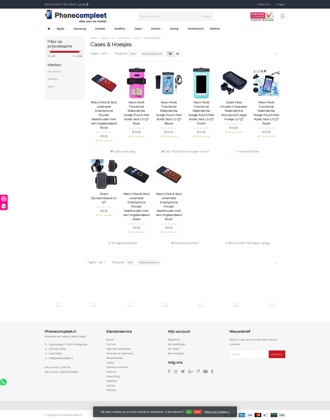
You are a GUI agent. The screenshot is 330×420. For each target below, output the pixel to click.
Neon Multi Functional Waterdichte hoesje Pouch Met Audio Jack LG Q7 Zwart (266, 113)
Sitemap (110, 385)
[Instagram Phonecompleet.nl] (177, 372)
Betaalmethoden (114, 358)
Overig (174, 28)
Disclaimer (111, 381)
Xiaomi (155, 28)
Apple (60, 28)
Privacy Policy (113, 376)
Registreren (264, 4)
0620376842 (55, 353)
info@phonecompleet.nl (61, 358)
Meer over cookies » (217, 411)
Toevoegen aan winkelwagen (104, 137)
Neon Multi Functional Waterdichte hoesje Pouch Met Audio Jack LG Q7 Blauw (169, 113)
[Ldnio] (129, 304)
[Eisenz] (93, 304)
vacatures (111, 371)
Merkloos (53, 79)
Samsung (80, 28)
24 (132, 53)
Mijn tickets (173, 348)
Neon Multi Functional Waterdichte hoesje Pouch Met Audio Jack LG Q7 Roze (136, 113)
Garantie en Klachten (117, 367)
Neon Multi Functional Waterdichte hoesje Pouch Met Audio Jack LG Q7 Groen (201, 113)
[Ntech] (200, 304)
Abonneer (277, 354)
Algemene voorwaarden (118, 348)
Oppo (138, 28)
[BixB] (58, 304)
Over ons (111, 344)
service (110, 339)
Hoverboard (195, 28)
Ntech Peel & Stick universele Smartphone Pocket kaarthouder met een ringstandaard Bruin (169, 206)
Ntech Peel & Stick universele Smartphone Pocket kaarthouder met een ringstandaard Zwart (136, 206)
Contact (110, 362)
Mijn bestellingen (176, 344)
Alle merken (54, 71)
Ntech (51, 86)
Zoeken (205, 16)
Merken (215, 28)
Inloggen (280, 4)
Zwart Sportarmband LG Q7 (103, 198)
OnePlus (119, 28)
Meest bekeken (151, 53)
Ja (188, 411)
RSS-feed (111, 390)
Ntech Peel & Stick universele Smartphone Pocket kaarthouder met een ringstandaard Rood (104, 115)
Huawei (100, 28)
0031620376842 (57, 349)
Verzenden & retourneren (119, 353)
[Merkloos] (165, 304)
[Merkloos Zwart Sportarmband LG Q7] (104, 174)
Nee (197, 411)
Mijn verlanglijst (176, 353)
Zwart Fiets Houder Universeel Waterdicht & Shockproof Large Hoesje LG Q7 (233, 111)
